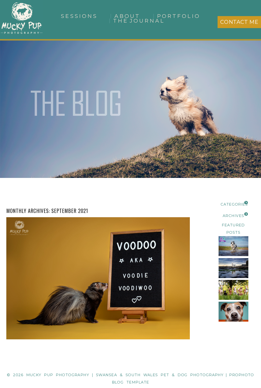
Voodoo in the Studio (97, 268)
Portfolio (178, 16)
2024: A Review (233, 260)
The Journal (139, 21)
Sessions (79, 16)
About (127, 16)
